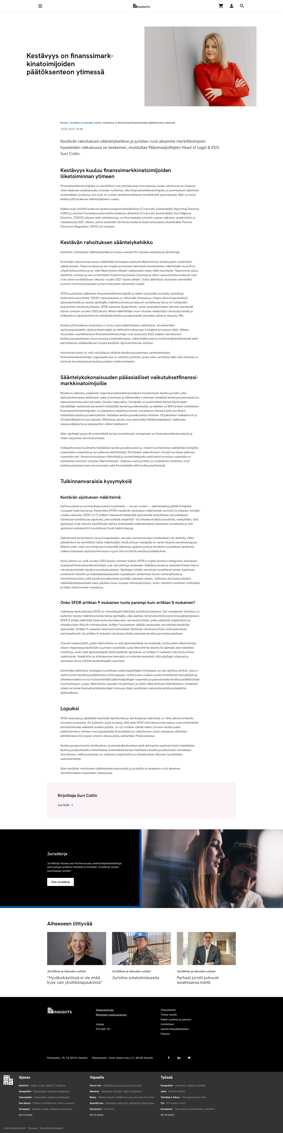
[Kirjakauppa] (221, 6)
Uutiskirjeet (167, 1024)
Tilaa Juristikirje (60, 882)
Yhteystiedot (168, 1010)
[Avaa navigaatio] (40, 6)
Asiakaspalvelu (105, 1010)
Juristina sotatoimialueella (135, 977)
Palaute (165, 1033)
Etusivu (64, 122)
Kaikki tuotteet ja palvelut (176, 1019)
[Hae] (231, 6)
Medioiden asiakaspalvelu (111, 1014)
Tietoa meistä (169, 1014)
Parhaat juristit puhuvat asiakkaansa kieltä (198, 980)
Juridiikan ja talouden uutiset (85, 122)
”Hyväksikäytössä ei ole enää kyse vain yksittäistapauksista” (74, 980)
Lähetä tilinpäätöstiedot (175, 1029)
